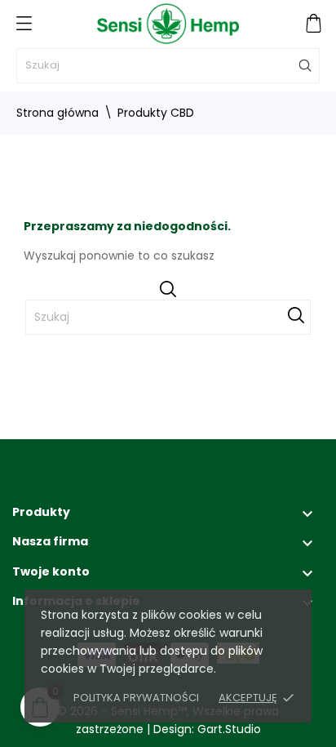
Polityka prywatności (136, 697)
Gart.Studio (229, 729)
